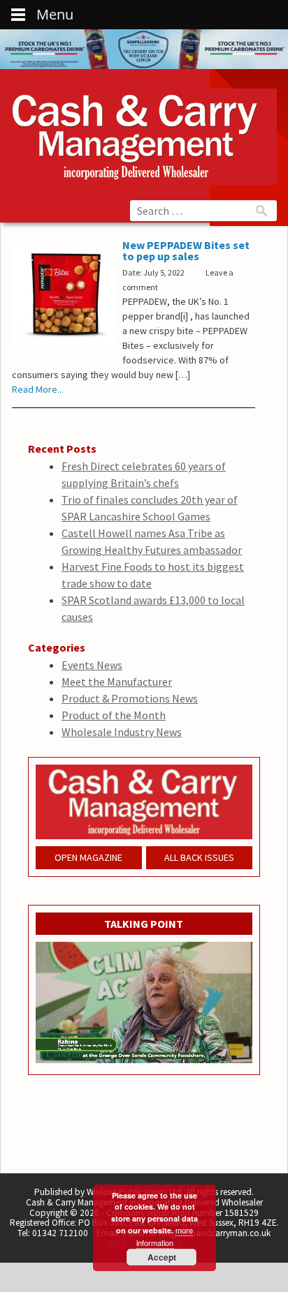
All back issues (199, 857)
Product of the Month (114, 715)
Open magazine (88, 857)
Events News (92, 665)
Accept (161, 1257)
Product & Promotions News (130, 698)
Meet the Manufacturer (117, 682)
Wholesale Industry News (122, 732)
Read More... (38, 389)
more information (165, 1236)
